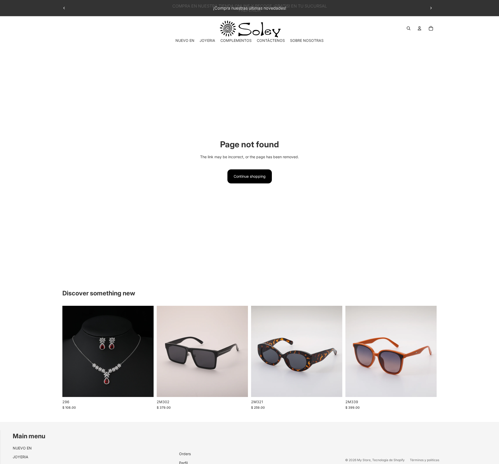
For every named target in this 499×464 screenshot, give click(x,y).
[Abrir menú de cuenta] (419, 28)
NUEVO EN (22, 448)
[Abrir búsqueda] (408, 28)
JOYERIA (20, 457)
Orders (185, 454)
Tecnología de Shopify (388, 460)
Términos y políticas (424, 460)
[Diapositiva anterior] (64, 8)
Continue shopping (250, 176)
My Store (364, 460)
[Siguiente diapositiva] (431, 8)
